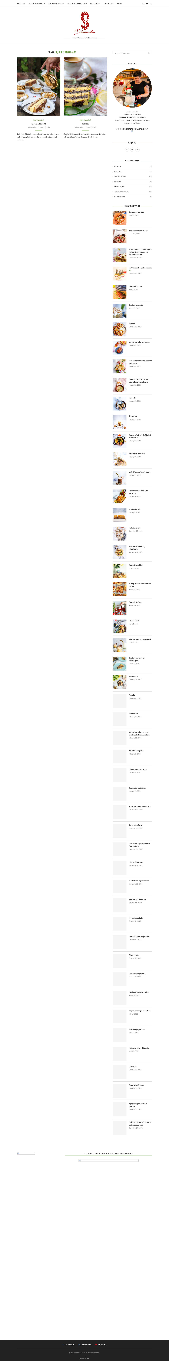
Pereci (132, 323)
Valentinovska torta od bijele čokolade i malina (139, 733)
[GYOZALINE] (119, 626)
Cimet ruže (134, 955)
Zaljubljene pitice (136, 751)
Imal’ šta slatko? (36, 3)
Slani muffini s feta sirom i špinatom (140, 362)
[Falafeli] (119, 403)
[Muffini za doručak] (119, 459)
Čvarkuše (133, 1066)
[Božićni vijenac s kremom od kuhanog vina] (119, 1128)
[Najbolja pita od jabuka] (119, 1054)
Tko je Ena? (109, 3)
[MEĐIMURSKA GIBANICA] (119, 812)
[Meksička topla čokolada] (119, 478)
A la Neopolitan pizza (138, 231)
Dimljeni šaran (135, 286)
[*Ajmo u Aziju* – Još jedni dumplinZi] (119, 441)
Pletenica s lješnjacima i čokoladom (139, 845)
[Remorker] (119, 719)
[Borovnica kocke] (119, 1091)
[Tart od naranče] (119, 311)
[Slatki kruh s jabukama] (119, 886)
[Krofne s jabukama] (119, 905)
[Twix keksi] (119, 682)
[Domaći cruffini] (119, 571)
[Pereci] (119, 329)
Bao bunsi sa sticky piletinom (137, 547)
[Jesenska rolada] (119, 924)
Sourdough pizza (136, 212)
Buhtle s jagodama (137, 1029)
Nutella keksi (134, 528)
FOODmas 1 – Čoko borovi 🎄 (140, 269)
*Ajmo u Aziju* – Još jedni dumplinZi (140, 436)
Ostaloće (94, 3)
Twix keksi (133, 676)
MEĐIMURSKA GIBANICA (140, 806)
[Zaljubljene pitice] (119, 756)
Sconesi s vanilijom (137, 788)
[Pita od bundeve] (119, 868)
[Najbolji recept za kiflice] (119, 1016)
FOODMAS (133, 171)
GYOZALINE (134, 621)
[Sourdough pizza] (119, 218)
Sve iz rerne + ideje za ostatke (138, 492)
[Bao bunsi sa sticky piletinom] (119, 552)
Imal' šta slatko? (38, 120)
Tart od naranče (136, 305)
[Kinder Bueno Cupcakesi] (119, 645)
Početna (21, 3)
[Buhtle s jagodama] (119, 1035)
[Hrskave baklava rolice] (119, 998)
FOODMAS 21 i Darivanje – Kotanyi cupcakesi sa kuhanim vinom (140, 252)
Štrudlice (133, 416)
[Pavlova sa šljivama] (119, 979)
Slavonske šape (135, 825)
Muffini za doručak (137, 453)
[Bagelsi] (119, 701)
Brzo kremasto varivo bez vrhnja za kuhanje (138, 380)
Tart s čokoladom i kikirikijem (137, 659)
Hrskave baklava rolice (139, 992)
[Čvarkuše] (119, 1072)
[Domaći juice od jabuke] (119, 942)
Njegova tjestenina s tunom (138, 1105)
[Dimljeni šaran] (119, 292)
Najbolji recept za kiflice (139, 1011)
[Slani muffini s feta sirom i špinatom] (119, 366)
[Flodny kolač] (119, 515)
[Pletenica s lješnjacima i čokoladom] (119, 849)
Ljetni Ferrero (39, 124)
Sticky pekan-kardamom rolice (140, 584)
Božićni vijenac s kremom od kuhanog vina (140, 1123)
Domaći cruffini (136, 565)
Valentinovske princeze (139, 342)
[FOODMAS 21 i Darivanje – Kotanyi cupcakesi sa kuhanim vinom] (119, 255)
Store (119, 3)
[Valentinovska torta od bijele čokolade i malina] (119, 738)
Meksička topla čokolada (139, 472)
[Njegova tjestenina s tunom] (119, 1109)
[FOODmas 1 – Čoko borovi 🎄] (119, 273)
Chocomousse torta (138, 769)
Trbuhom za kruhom (76, 3)
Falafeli (132, 398)
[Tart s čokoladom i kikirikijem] (119, 664)
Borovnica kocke (136, 1085)
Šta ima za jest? (55, 3)
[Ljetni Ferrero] (38, 86)
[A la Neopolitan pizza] (119, 236)
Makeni (85, 124)
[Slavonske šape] (119, 831)
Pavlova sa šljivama (137, 974)
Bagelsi (132, 695)
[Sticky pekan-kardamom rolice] (119, 589)
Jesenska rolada (136, 918)
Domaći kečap (135, 602)
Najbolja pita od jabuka (139, 1048)
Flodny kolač (134, 509)
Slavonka (33, 128)
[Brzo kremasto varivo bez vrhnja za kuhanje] (119, 385)
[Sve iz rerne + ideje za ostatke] (119, 496)
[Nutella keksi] (119, 534)
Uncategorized (133, 197)
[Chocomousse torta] (119, 775)
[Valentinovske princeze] (119, 348)
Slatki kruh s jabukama (139, 881)
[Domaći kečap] (119, 608)
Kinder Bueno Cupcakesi (140, 639)
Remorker (133, 714)
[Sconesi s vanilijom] (119, 794)
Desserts (133, 166)
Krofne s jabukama (137, 899)
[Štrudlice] (119, 422)
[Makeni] (85, 86)
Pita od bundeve (136, 862)
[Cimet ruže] (119, 961)
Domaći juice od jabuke (139, 936)
